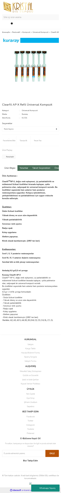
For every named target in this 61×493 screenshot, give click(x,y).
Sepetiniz (30, 406)
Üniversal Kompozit (30, 110)
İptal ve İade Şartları (30, 379)
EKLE (52, 453)
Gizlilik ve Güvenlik (30, 375)
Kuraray (25, 114)
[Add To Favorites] (9, 140)
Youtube (30, 429)
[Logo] (18, 7)
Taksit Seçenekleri (41, 168)
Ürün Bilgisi (9, 168)
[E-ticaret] (30, 490)
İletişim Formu (30, 361)
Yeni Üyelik (30, 394)
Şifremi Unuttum (30, 402)
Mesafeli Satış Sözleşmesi (30, 371)
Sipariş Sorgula (30, 357)
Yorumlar (24, 168)
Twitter (30, 421)
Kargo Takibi (30, 348)
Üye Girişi (30, 398)
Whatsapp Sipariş (47, 488)
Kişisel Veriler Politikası (30, 384)
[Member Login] (5, 24)
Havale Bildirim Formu (30, 353)
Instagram (30, 425)
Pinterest (30, 433)
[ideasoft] (15, 490)
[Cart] (10, 24)
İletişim (30, 344)
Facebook (31, 416)
